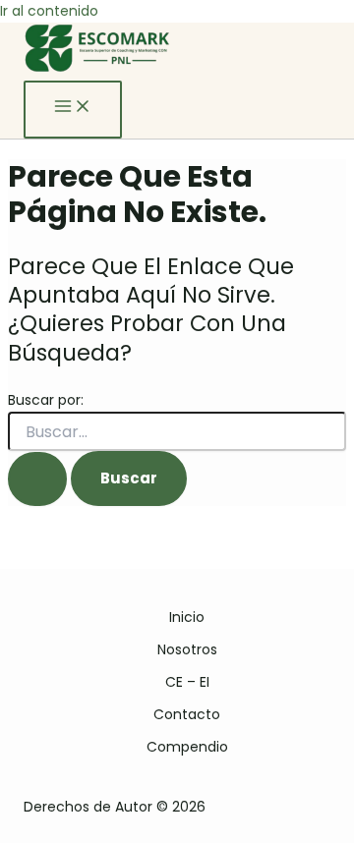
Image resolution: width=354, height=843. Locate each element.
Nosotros (187, 649)
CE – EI (187, 682)
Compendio (187, 747)
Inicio (187, 617)
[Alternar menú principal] (73, 110)
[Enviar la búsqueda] (37, 478)
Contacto (186, 714)
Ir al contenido (49, 11)
